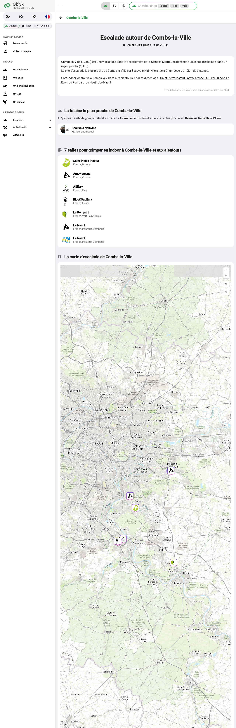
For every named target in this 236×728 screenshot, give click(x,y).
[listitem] (145, 162)
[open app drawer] (60, 5)
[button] (7, 16)
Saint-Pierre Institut (173, 78)
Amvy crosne (195, 78)
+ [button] (226, 270)
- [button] (226, 275)
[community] (123, 6)
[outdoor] (105, 6)
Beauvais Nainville (144, 70)
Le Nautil (92, 82)
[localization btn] (34, 16)
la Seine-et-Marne (159, 62)
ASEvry (211, 78)
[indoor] (114, 6)
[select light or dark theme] (21, 16)
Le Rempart (76, 82)
